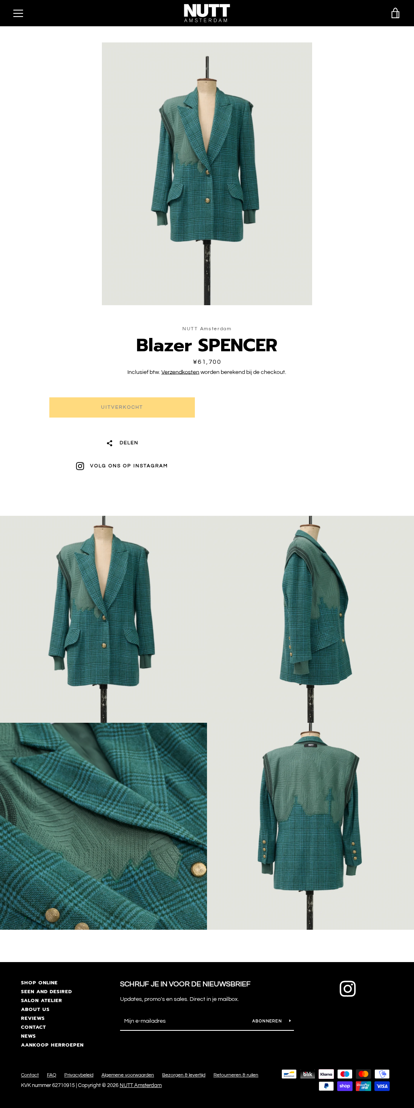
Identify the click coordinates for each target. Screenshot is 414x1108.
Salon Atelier (41, 1000)
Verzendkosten (180, 372)
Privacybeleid (78, 1075)
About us (35, 1009)
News (28, 1036)
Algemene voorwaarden (127, 1075)
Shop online (39, 982)
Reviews (33, 1018)
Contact (33, 1027)
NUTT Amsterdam (141, 1085)
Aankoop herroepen (52, 1045)
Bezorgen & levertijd (183, 1075)
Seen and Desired (46, 991)
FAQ (51, 1075)
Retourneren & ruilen (235, 1075)
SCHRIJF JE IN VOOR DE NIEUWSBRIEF (185, 984)
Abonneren (267, 1021)
